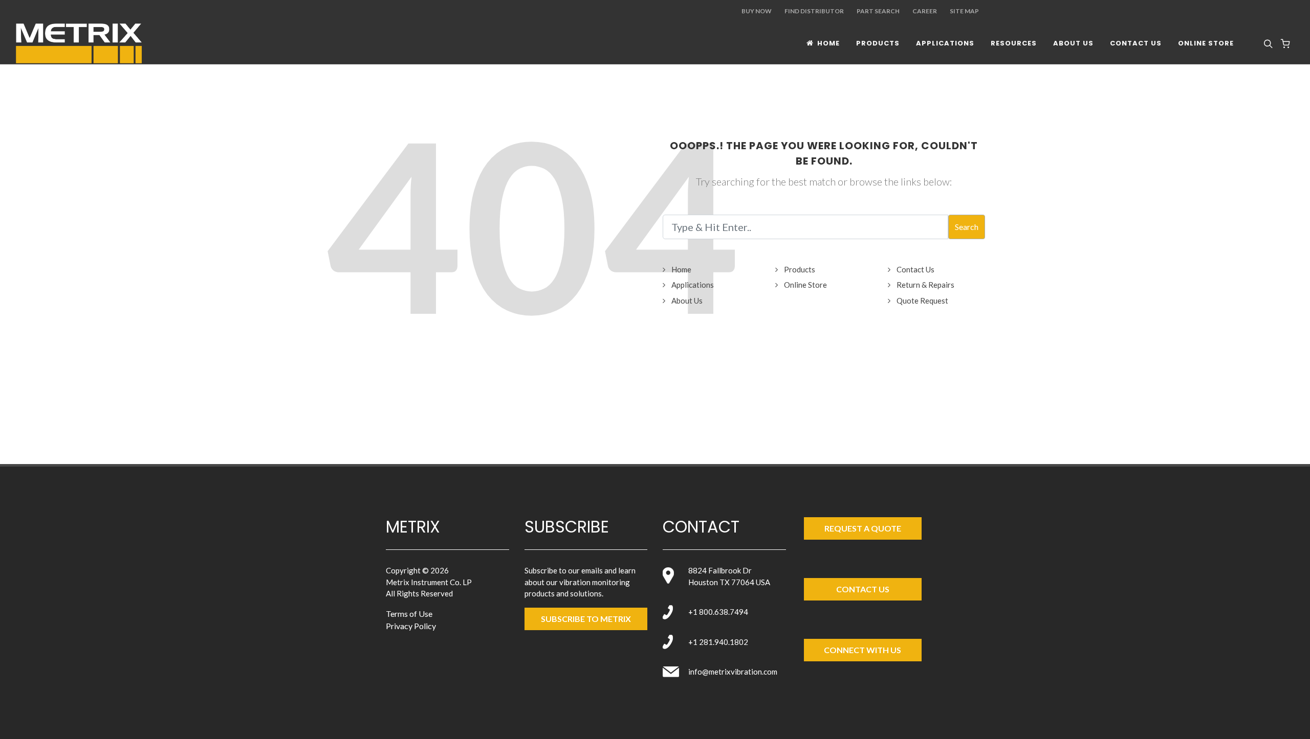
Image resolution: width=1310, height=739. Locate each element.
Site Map (964, 11)
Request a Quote (862, 528)
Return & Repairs (925, 284)
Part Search (878, 11)
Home (681, 269)
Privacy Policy (411, 626)
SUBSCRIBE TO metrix (586, 618)
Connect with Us (862, 650)
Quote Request (922, 300)
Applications (692, 284)
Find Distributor (814, 11)
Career (924, 11)
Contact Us (915, 269)
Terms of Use (409, 613)
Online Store (805, 284)
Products (799, 269)
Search (966, 227)
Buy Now (756, 11)
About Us (687, 300)
